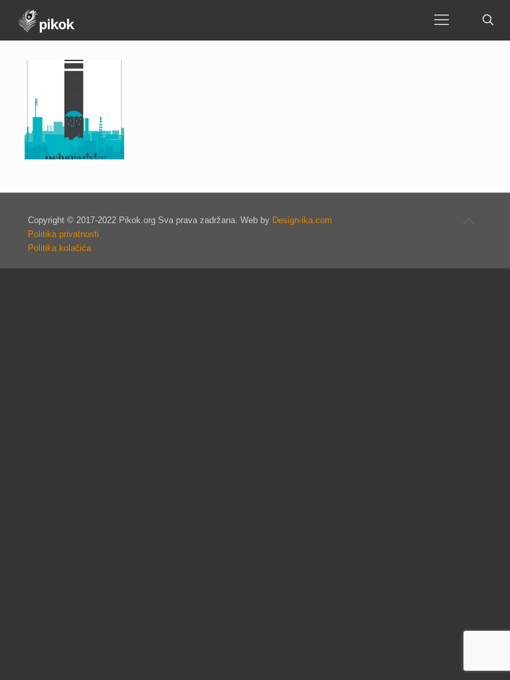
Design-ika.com (302, 220)
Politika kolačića (59, 248)
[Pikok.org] (45, 20)
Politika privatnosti (63, 234)
